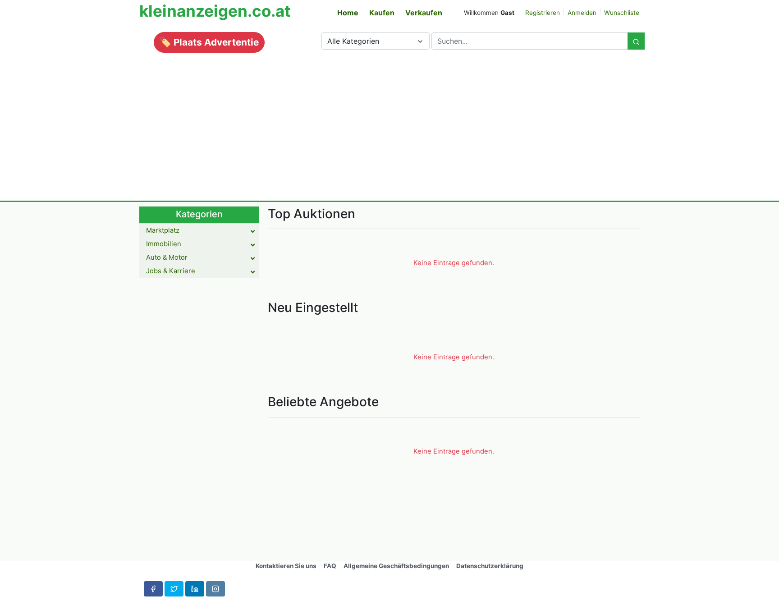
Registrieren (542, 12)
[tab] (199, 230)
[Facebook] (153, 588)
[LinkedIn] (194, 588)
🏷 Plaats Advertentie (209, 42)
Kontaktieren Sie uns (286, 565)
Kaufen (381, 12)
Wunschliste (621, 12)
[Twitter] (174, 588)
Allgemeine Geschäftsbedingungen (396, 565)
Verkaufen (423, 12)
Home (347, 12)
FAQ (330, 565)
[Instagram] (215, 588)
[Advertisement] (389, 122)
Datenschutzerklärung (489, 565)
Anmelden (582, 12)
